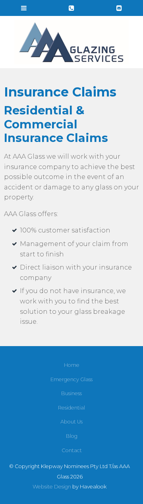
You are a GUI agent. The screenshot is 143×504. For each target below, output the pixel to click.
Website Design (52, 487)
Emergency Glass (71, 379)
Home (71, 365)
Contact (72, 450)
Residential (71, 408)
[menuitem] (71, 365)
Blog (71, 436)
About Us (71, 422)
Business (71, 393)
